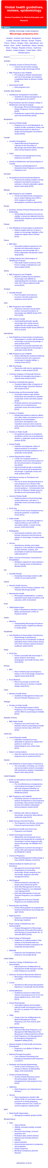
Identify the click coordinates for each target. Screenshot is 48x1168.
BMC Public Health (16, 721)
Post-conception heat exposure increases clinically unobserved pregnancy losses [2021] (26, 297)
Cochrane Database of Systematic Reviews (25, 374)
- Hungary (20, 43)
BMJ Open (13, 244)
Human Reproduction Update (20, 456)
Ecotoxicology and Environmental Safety (23, 392)
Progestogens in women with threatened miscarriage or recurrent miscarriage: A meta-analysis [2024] (29, 341)
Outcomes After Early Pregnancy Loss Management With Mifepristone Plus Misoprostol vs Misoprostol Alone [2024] (29, 1032)
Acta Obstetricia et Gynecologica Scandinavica (26, 228)
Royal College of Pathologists (20, 938)
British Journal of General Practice (21, 821)
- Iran (41, 43)
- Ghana (13, 43)
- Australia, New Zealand (22, 38)
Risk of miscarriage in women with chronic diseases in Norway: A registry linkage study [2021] (28, 684)
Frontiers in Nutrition (16, 413)
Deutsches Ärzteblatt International (21, 382)
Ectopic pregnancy (21, 1149)
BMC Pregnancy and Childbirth (20, 73)
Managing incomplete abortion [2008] (28, 1115)
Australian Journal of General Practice (23, 65)
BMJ (10, 670)
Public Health (14, 519)
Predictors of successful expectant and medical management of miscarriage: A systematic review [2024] (29, 348)
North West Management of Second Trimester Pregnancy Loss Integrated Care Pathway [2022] (28, 889)
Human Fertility (14, 444)
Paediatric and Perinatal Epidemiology (23, 1065)
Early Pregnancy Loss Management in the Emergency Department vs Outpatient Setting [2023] (28, 1038)
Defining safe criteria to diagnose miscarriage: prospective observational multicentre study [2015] (29, 815)
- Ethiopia (24, 41)
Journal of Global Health (18, 123)
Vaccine (12, 543)
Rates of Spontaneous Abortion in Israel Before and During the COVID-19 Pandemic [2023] (29, 612)
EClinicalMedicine (15, 991)
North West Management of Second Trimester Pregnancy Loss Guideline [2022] (28, 895)
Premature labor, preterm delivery (27, 1136)
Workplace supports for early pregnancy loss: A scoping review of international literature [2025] (29, 564)
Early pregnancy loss (22, 87)
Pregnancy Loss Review (23, 831)
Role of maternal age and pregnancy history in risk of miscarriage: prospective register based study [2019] (29, 674)
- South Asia (37, 48)
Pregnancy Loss (20, 170)
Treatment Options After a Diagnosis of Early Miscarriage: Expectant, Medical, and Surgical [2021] (28, 386)
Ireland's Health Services (18, 585)
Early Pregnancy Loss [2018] (25, 971)
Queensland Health (16, 85)
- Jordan (18, 45)
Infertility (18, 1140)
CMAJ (11, 154)
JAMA (11, 1015)
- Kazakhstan (26, 45)
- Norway (40, 45)
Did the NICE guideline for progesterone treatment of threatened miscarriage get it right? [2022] (29, 910)
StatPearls (13, 1087)
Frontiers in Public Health (18, 432)
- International (34, 43)
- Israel (12, 45)
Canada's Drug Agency (17, 141)
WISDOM (12, 951)
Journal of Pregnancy (17, 856)
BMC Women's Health (17, 319)
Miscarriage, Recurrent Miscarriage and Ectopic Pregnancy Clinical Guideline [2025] (29, 109)
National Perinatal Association (20, 1054)
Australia (9, 38)
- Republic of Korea (25, 48)
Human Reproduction (17, 1003)
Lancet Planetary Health (18, 737)
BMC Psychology (15, 366)
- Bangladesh (36, 38)
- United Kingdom (18, 50)
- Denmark (17, 41)
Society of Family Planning (18, 1075)
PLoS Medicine (14, 680)
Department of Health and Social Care (23, 829)
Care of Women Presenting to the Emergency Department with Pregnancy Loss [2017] (29, 1059)
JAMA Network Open (16, 607)
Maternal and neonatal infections (26, 1138)
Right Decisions (15, 916)
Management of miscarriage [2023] (27, 868)
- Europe (31, 41)
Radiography (14, 531)
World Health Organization (18, 1113)
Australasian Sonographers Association (23, 95)
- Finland (38, 41)
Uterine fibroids (20, 1125)
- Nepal (34, 45)
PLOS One (13, 508)
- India (26, 43)
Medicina (12, 621)
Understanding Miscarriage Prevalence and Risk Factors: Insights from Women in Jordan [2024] (29, 626)
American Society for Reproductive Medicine (25, 975)
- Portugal (14, 48)
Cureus (12, 983)
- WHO (39, 50)
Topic (11, 1123)
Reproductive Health (16, 594)
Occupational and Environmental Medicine (24, 178)
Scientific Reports (15, 293)
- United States (30, 50)
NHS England (14, 880)
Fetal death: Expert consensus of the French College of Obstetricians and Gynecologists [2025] (28, 265)
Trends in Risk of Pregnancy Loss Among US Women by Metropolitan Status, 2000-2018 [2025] (27, 1069)
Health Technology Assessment (20, 835)
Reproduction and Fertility (18, 906)
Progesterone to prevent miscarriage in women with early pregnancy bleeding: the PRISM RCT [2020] (29, 850)
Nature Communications (18, 752)
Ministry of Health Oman (18, 694)
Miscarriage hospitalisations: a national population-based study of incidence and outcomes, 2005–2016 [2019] (29, 598)
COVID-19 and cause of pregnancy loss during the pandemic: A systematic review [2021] (29, 513)
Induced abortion (21, 1142)
